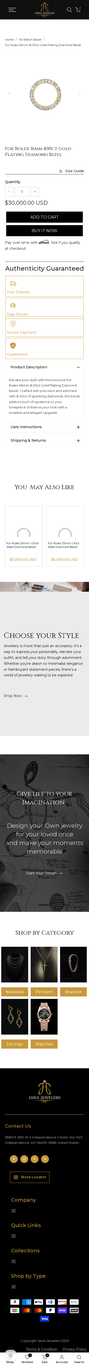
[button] (80, 93)
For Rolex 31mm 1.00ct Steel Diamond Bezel (64, 545)
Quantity (12, 182)
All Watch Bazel (30, 39)
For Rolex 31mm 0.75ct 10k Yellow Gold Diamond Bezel (22, 546)
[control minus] (9, 192)
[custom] (14, 1159)
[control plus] (35, 192)
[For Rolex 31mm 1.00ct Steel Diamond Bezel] (65, 521)
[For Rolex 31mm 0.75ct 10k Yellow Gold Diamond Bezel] (24, 521)
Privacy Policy (75, 1349)
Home (9, 39)
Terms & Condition (42, 1349)
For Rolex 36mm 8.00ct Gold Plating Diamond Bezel (43, 45)
